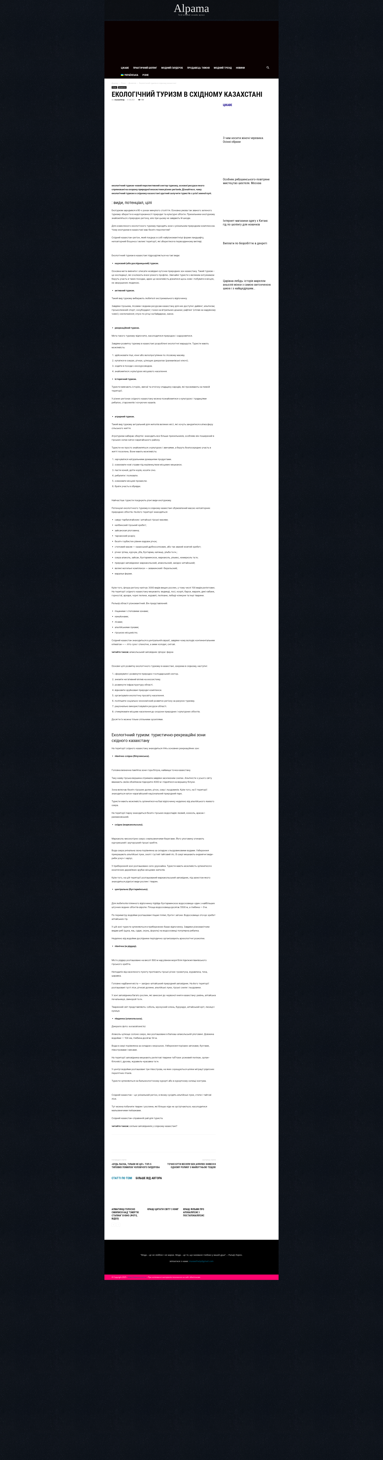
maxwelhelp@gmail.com (201, 1261)
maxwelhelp (119, 100)
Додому (115, 83)
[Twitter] (128, 106)
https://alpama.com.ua (137, 1277)
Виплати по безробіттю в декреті (245, 243)
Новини (240, 67)
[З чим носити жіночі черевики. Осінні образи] (247, 122)
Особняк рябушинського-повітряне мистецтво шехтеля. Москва (246, 181)
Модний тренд (223, 67)
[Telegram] (135, 106)
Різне (145, 74)
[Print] (163, 106)
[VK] (121, 106)
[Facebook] (115, 106)
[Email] (156, 106)
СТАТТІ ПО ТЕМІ (122, 1178)
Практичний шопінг (145, 67)
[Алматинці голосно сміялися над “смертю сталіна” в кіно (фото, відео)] (128, 1195)
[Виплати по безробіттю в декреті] (247, 237)
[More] (170, 106)
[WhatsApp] (149, 106)
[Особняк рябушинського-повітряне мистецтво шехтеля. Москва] (247, 164)
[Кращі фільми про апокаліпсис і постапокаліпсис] (199, 1195)
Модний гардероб (172, 67)
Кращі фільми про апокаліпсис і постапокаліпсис (193, 1212)
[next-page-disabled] (118, 1225)
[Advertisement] (191, 42)
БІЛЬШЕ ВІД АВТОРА (149, 1178)
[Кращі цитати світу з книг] (163, 1195)
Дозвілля (132, 83)
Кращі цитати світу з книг (163, 1209)
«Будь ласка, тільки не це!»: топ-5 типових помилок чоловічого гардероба (136, 1166)
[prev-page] (113, 1225)
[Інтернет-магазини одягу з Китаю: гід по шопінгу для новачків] (247, 205)
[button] (267, 68)
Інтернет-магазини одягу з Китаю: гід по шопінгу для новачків (245, 222)
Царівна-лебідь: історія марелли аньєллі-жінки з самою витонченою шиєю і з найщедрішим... (247, 284)
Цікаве (125, 67)
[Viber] (142, 106)
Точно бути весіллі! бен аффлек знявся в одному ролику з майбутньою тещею (191, 1166)
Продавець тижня (198, 67)
